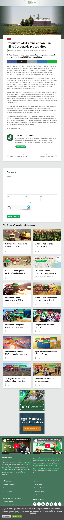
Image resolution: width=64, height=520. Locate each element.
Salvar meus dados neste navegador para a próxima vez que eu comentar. (25, 202)
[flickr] (55, 504)
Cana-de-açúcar (9, 287)
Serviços (8, 260)
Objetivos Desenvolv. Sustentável (12, 498)
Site (41, 196)
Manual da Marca (7, 491)
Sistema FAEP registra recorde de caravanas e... (15, 326)
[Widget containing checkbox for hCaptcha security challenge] (19, 208)
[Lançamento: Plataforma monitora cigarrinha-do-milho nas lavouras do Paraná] (47, 315)
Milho (9, 39)
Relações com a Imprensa (15, 50)
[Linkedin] (43, 504)
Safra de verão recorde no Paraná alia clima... (16, 245)
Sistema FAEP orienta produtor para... (44, 245)
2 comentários (23, 384)
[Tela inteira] (29, 453)
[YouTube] (47, 504)
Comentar (36, 50)
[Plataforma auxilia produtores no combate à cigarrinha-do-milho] (47, 261)
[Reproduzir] (4, 453)
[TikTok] (51, 504)
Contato (5, 488)
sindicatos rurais (24, 467)
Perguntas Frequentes (9, 484)
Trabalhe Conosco (8, 501)
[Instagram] (34, 504)
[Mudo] (26, 453)
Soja (49, 231)
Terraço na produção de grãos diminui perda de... (15, 379)
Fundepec (36, 494)
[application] (16, 446)
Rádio (18, 343)
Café (17, 341)
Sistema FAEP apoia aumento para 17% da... (14, 299)
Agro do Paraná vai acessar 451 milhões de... (46, 352)
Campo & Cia (22, 341)
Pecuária (21, 312)
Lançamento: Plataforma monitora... (45, 326)
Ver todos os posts (21, 146)
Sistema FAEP (27, 462)
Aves (21, 339)
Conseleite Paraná (39, 491)
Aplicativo (5, 494)
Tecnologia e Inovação (41, 260)
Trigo (17, 260)
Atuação (45, 258)
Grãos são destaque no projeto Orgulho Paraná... (15, 272)
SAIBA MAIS (33, 513)
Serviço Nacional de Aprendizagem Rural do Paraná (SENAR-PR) (16, 466)
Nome (8, 196)
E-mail (25, 196)
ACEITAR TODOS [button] (17, 516)
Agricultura (9, 231)
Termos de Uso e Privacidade (11, 505)
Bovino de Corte (9, 341)
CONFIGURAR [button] (6, 516)
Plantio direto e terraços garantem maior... (45, 379)
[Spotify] (60, 504)
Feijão (15, 258)
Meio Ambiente (23, 366)
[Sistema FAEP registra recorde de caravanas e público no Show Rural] (17, 315)
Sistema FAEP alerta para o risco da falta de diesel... (46, 299)
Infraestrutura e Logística (12, 289)
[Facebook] (39, 504)
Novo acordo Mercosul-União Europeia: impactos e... (17, 352)
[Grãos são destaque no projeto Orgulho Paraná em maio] (17, 261)
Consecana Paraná (39, 488)
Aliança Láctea (38, 484)
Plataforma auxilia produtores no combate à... (46, 272)
